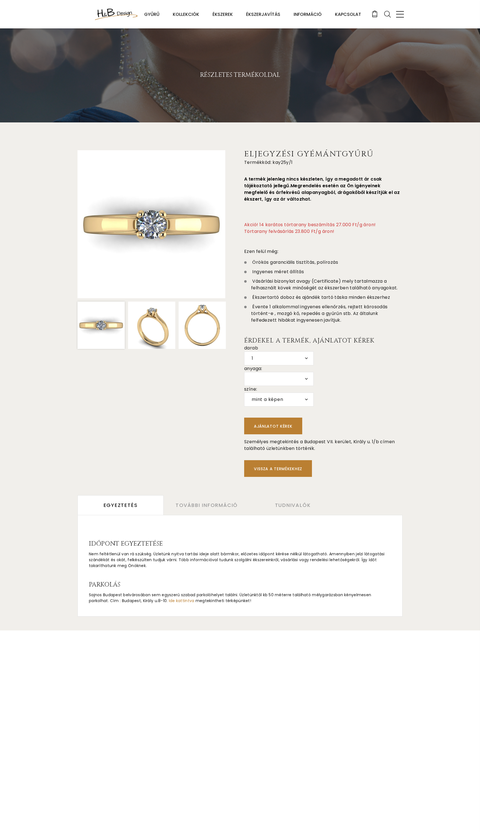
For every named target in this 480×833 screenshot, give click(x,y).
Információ (308, 14)
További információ (207, 505)
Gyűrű (151, 14)
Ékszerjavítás (263, 14)
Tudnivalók (293, 505)
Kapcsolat (348, 14)
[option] (151, 224)
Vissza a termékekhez (278, 469)
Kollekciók (186, 14)
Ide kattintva (181, 600)
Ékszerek (222, 14)
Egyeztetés (121, 505)
